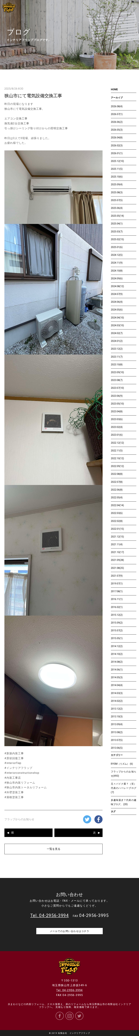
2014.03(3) (117, 693)
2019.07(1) (117, 583)
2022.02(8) (117, 521)
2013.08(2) (117, 732)
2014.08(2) (117, 661)
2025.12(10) (117, 161)
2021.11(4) (117, 544)
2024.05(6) (117, 309)
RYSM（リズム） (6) (122, 763)
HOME (114, 89)
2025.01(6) (117, 247)
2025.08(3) (117, 192)
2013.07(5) (117, 740)
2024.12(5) (117, 255)
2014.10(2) (117, 654)
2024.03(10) (117, 325)
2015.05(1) (117, 638)
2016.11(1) (117, 599)
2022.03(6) (117, 513)
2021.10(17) (117, 552)
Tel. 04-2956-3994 (69, 990)
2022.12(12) (117, 442)
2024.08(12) (117, 286)
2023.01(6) (117, 434)
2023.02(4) (117, 427)
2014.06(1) (117, 669)
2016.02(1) (117, 607)
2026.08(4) (117, 106)
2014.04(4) (117, 685)
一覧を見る (53, 849)
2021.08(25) (117, 568)
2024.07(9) (117, 294)
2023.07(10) (117, 388)
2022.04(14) (117, 505)
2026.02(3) (117, 145)
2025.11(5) (117, 169)
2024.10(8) (117, 270)
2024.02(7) (117, 333)
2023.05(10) (117, 403)
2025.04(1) (117, 223)
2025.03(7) (117, 231)
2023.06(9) (117, 396)
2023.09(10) (117, 372)
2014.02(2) (117, 701)
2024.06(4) (117, 302)
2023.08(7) (117, 380)
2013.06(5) (117, 748)
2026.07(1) (117, 114)
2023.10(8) (117, 364)
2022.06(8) (117, 489)
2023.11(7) (117, 356)
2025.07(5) (117, 200)
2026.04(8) (117, 137)
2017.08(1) (117, 591)
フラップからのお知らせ (19, 819)
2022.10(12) (117, 458)
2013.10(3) (117, 716)
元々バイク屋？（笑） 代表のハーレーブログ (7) (125, 788)
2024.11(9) (117, 262)
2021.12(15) (117, 536)
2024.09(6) (117, 278)
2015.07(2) (117, 630)
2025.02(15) (117, 239)
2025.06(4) (117, 208)
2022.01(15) (117, 528)
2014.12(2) (117, 646)
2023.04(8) (117, 411)
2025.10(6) (117, 176)
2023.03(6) (117, 419)
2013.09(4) (117, 724)
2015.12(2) (117, 615)
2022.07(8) (117, 482)
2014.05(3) (117, 677)
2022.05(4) (117, 497)
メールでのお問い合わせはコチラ (69, 931)
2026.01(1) (117, 153)
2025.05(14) (117, 215)
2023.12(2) (117, 348)
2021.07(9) (117, 575)
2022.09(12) (117, 466)
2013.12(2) (117, 708)
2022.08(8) (117, 474)
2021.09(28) (117, 560)
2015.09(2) (117, 622)
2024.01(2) (117, 341)
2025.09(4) (117, 184)
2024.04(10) (117, 317)
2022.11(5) (117, 450)
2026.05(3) (117, 129)
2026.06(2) (117, 122)
